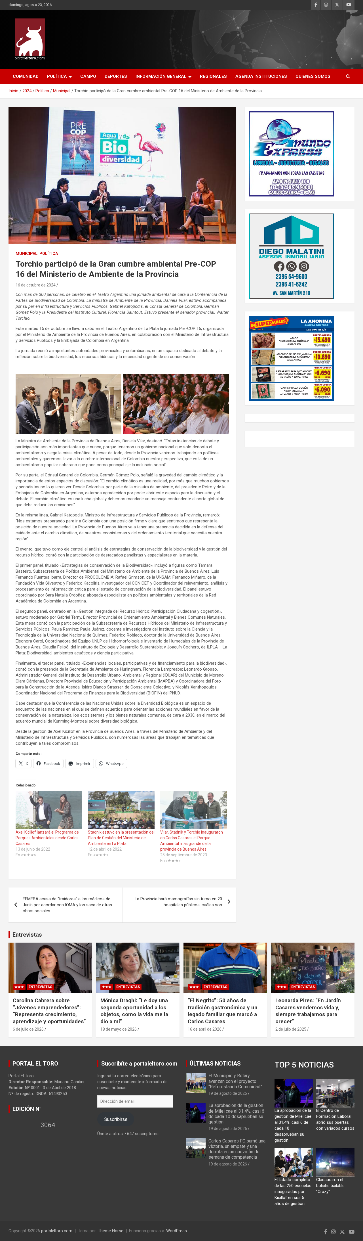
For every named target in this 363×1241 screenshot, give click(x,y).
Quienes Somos (313, 76)
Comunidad (26, 76)
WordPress (176, 1230)
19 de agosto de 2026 (227, 1093)
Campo (88, 76)
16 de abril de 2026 (204, 1029)
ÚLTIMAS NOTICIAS (215, 1063)
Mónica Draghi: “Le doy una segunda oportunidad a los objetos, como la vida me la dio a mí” (134, 1011)
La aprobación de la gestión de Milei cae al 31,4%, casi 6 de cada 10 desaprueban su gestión (236, 1114)
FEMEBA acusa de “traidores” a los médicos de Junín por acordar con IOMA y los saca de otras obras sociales (67, 904)
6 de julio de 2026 (28, 1029)
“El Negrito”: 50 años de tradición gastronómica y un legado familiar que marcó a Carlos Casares (223, 1011)
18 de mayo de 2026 (118, 1029)
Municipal (26, 253)
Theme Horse (110, 1230)
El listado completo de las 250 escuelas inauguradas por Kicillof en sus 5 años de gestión (293, 1191)
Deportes (116, 76)
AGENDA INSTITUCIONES (261, 76)
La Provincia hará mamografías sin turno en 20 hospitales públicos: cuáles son (178, 901)
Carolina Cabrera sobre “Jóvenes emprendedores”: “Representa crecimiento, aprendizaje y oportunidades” (49, 1011)
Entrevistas (27, 934)
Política (57, 76)
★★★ (19, 987)
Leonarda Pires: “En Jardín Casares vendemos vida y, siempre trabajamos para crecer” (308, 1011)
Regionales (213, 76)
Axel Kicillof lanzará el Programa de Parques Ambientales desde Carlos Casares (47, 838)
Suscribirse (115, 1119)
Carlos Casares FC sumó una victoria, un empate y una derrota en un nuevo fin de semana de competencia (236, 1149)
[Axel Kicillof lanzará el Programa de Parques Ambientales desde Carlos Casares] (49, 810)
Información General (161, 76)
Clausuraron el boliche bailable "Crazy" (330, 1185)
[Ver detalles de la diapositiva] (291, 153)
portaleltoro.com (56, 1230)
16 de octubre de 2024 (36, 285)
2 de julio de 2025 (290, 1029)
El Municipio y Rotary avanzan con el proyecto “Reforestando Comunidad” (235, 1081)
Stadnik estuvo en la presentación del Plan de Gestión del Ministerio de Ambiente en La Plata (121, 838)
